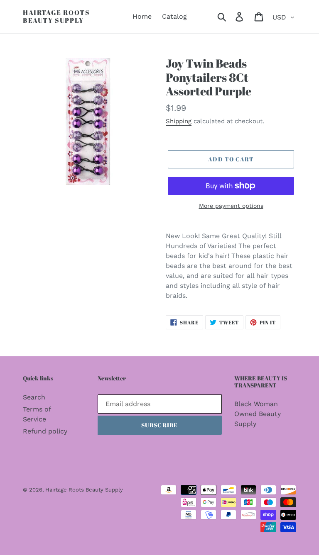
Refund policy (45, 431)
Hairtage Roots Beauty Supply (56, 16)
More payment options (231, 205)
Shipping (178, 121)
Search (34, 397)
